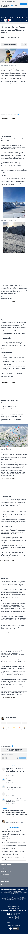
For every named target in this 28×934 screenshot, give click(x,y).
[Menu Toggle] (1, 20)
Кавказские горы (16, 722)
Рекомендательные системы (14, 908)
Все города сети (5, 884)
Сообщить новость (6, 864)
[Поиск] (20, 20)
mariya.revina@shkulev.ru (9, 899)
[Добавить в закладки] (22, 44)
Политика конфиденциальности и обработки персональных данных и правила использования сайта (14, 911)
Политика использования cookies (14, 906)
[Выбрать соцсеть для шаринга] (25, 44)
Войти (6, 758)
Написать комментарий (10, 44)
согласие (13, 5)
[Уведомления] (23, 20)
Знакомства (12, 17)
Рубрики (3, 868)
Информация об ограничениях (14, 904)
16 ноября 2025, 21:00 (5, 40)
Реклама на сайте (6, 871)
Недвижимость (4, 17)
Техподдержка (5, 874)
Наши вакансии (5, 881)
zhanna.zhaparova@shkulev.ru (9, 897)
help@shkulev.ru (17, 895)
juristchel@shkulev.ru (14, 893)
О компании (4, 878)
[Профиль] (26, 20)
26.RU (19, 114)
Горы (24, 722)
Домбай (3, 722)
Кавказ (9, 722)
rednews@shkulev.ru (19, 891)
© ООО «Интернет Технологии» (14, 925)
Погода (18, 17)
